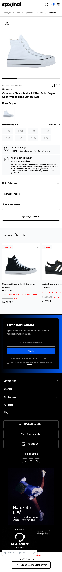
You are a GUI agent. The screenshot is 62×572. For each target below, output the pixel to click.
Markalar (8, 405)
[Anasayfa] (11, 4)
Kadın (18, 13)
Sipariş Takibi (33, 434)
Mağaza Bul (33, 444)
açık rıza (29, 364)
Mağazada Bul (32, 216)
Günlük (40, 13)
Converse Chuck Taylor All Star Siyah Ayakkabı (18, 285)
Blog (5, 412)
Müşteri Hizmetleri (33, 424)
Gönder (31, 351)
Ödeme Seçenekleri (11, 204)
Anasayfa (6, 13)
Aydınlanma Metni (35, 358)
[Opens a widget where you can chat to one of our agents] (19, 541)
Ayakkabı (29, 13)
